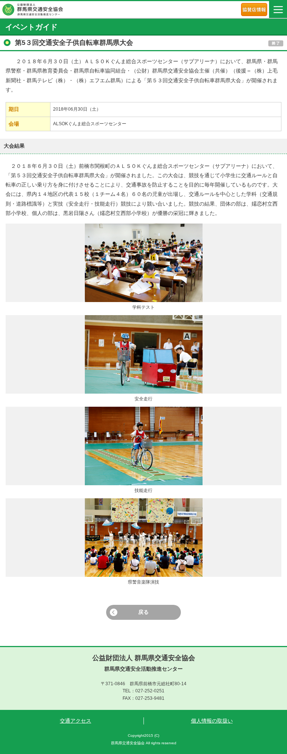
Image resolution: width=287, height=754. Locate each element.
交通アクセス (75, 721)
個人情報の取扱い (212, 721)
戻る (143, 612)
